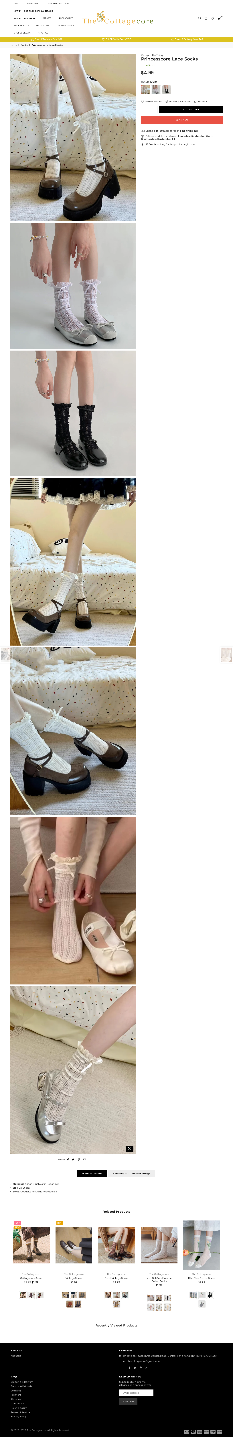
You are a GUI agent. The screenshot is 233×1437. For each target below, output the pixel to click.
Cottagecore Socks (31, 1278)
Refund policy (19, 1408)
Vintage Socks (74, 1278)
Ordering (16, 1390)
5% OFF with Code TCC (118, 39)
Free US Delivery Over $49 (188, 39)
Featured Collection (57, 3)
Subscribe (128, 1401)
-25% (17, 1222)
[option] (46, 39)
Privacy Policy (18, 1416)
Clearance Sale (65, 25)
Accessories (66, 18)
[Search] (200, 18)
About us (16, 1355)
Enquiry (202, 101)
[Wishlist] (212, 18)
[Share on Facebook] (68, 1159)
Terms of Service (20, 1412)
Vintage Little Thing (152, 55)
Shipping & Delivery (22, 1381)
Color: (149, 81)
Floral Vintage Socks (116, 1278)
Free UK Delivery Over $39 (48, 39)
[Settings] (206, 18)
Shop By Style (21, 25)
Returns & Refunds (21, 1386)
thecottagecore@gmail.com (144, 1361)
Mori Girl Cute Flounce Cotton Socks (159, 1280)
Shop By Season (22, 32)
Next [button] (227, 1270)
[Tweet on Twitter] (73, 1159)
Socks (24, 45)
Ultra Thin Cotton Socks (201, 1278)
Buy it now (182, 119)
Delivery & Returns (180, 101)
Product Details (92, 1173)
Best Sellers (43, 25)
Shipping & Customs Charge (131, 1173)
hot (17, 1227)
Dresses (47, 18)
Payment (16, 1394)
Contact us (17, 1403)
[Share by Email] (84, 1159)
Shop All (43, 32)
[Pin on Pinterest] (79, 1159)
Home (17, 3)
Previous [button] (6, 1270)
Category (32, 3)
